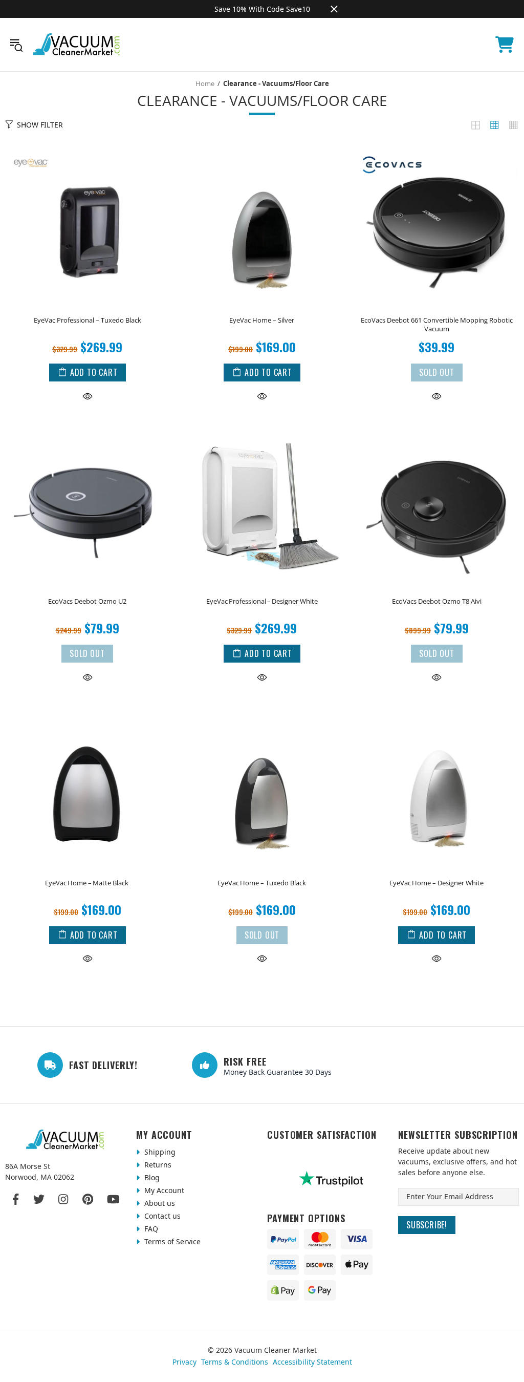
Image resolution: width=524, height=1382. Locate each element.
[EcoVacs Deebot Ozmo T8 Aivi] (437, 427)
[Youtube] (113, 1199)
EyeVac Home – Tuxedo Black (261, 883)
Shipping (159, 1152)
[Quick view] (87, 396)
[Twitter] (39, 1199)
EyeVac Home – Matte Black (87, 883)
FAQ (150, 1229)
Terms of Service (171, 1241)
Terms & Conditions (234, 1362)
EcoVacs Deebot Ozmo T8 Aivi (437, 601)
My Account (163, 1190)
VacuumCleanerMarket (77, 44)
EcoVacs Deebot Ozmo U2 (87, 601)
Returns (156, 1165)
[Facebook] (16, 1199)
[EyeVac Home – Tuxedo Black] (262, 708)
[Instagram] (63, 1199)
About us (158, 1203)
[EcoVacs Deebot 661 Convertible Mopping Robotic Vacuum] (437, 146)
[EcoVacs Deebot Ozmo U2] (87, 427)
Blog (151, 1177)
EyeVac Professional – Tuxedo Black (87, 320)
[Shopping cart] (504, 44)
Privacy (184, 1362)
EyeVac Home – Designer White (436, 883)
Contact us (161, 1216)
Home (204, 83)
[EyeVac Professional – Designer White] (262, 427)
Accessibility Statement (312, 1362)
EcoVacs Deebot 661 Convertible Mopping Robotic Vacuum (437, 324)
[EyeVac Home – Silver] (262, 146)
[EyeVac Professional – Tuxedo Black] (87, 146)
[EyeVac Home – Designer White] (437, 708)
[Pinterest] (87, 1199)
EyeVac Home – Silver (261, 320)
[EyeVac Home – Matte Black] (87, 708)
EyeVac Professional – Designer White (262, 601)
